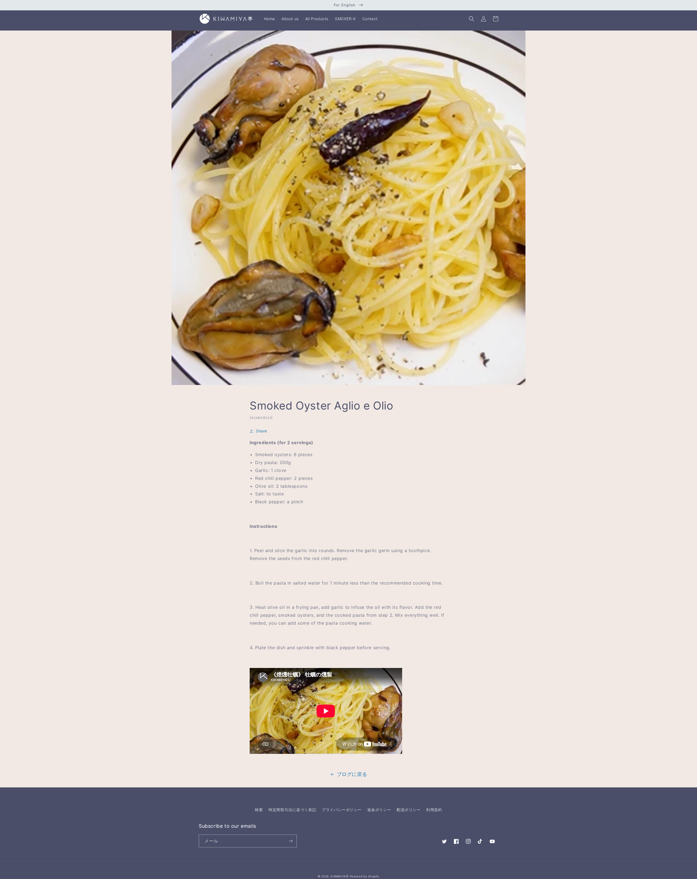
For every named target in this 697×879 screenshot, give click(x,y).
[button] (472, 19)
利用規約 (434, 809)
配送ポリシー (409, 809)
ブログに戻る (352, 774)
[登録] (290, 841)
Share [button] (261, 431)
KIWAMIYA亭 (339, 876)
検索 (259, 809)
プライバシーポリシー (342, 809)
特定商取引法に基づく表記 (292, 809)
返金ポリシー (379, 809)
